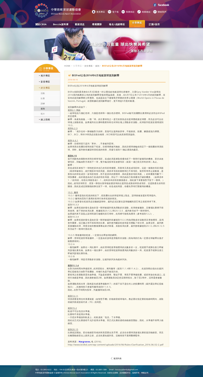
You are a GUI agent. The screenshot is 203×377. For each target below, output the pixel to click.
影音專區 (45, 81)
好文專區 (45, 87)
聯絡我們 (162, 11)
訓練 (43, 103)
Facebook (161, 5)
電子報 (115, 11)
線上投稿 (45, 119)
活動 (43, 93)
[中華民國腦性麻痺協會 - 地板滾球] (58, 10)
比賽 (43, 98)
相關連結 (146, 11)
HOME (67, 65)
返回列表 (118, 358)
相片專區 (45, 75)
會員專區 (100, 11)
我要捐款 (130, 11)
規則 (43, 108)
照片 (43, 113)
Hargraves (84, 341)
